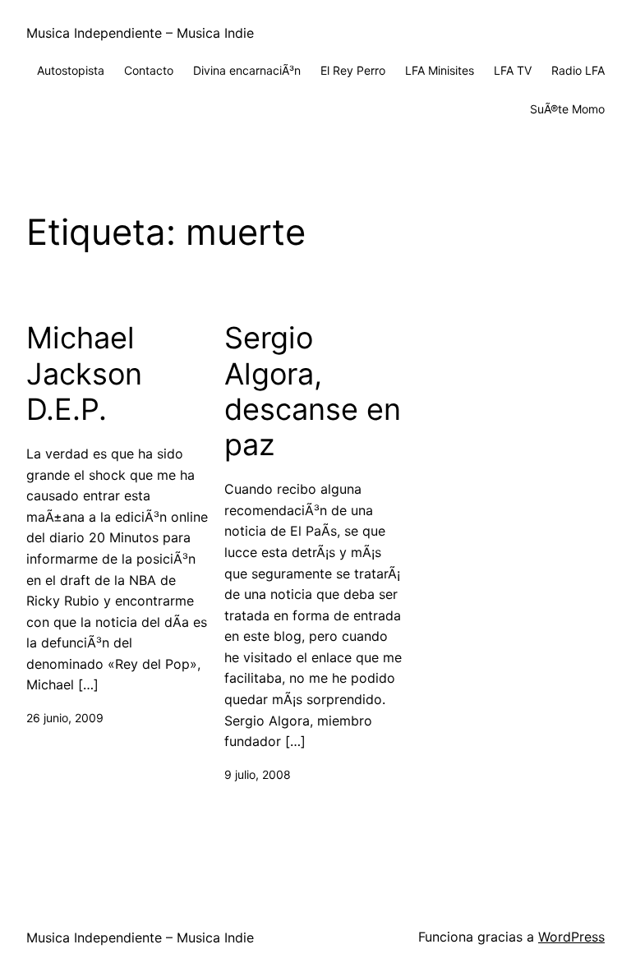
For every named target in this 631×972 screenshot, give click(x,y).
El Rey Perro (352, 70)
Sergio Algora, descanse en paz (312, 391)
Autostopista (70, 70)
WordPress (571, 936)
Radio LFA (578, 70)
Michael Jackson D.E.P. (84, 373)
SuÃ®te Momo (567, 109)
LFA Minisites (439, 70)
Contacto (148, 70)
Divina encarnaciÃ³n (247, 70)
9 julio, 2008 (257, 774)
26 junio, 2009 (65, 718)
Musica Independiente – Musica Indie (140, 33)
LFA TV (513, 70)
